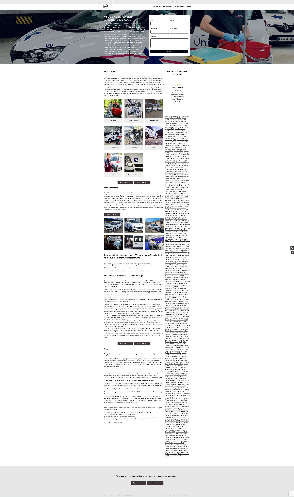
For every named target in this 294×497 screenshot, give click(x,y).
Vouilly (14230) (169, 118)
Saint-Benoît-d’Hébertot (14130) (179, 336)
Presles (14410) (169, 371)
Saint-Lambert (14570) (171, 292)
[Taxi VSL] (154, 135)
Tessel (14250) (169, 186)
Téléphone (154, 28)
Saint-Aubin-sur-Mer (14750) (173, 338)
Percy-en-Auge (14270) (183, 395)
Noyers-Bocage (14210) (177, 410)
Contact (189, 6)
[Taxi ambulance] (113, 135)
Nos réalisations (167, 6)
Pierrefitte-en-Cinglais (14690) (173, 388)
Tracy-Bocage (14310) (181, 164)
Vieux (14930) (174, 132)
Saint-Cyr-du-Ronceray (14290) (179, 331)
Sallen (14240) (180, 200)
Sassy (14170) (174, 197)
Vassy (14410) (169, 151)
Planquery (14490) (175, 384)
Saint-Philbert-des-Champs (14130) (175, 246)
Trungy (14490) (169, 158)
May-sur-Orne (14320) (171, 450)
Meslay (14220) (174, 446)
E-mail (172, 20)
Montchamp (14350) (171, 434)
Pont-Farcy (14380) (175, 380)
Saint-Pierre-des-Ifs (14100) (178, 241)
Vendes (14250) (181, 142)
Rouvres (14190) (174, 355)
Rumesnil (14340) (179, 351)
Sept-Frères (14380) (170, 195)
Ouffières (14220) (181, 404)
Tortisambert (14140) (171, 176)
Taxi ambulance (113, 148)
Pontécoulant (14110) (171, 378)
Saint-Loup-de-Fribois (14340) (178, 283)
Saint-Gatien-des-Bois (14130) (173, 322)
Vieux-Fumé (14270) (175, 131)
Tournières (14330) (178, 167)
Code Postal (174, 28)
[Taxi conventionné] (133, 135)
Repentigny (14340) (183, 362)
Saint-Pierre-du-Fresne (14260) (174, 237)
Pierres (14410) (169, 386)
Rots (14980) (184, 356)
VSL (113, 175)
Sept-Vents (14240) (181, 193)
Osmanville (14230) (179, 406)
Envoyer (169, 51)
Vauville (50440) (174, 145)
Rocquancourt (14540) (176, 360)
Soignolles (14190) (170, 193)
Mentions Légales (127, 495)
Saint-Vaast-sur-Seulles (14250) (179, 222)
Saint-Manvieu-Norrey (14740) (174, 279)
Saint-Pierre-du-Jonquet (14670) (179, 235)
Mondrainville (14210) (176, 437)
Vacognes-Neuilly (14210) (177, 153)
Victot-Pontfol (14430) (180, 136)
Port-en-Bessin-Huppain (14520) (174, 377)
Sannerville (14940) (178, 199)
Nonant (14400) (184, 419)
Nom (152, 20)
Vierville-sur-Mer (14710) (172, 134)
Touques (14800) (179, 173)
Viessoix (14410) (183, 132)
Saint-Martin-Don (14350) (177, 259)
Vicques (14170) (169, 138)
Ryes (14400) (185, 349)
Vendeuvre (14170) (170, 142)
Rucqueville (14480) (175, 353)
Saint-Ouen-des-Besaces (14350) (179, 254)
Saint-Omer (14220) (170, 255)
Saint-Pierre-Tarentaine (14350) (174, 230)
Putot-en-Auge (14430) (180, 367)
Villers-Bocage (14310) (181, 127)
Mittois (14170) (169, 441)
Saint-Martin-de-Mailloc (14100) (179, 266)
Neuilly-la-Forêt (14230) (172, 421)
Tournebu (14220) (170, 169)
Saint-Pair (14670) (184, 248)
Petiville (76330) (179, 389)
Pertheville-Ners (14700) (177, 391)
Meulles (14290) (169, 445)
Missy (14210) (178, 441)
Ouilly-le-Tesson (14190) (177, 402)
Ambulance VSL (133, 120)
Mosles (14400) (174, 424)
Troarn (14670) (182, 160)
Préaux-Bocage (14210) (176, 373)
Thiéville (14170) (174, 184)
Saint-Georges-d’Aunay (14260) (179, 320)
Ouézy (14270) (169, 406)
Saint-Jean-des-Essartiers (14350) (179, 300)
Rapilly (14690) (169, 364)
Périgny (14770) (180, 393)
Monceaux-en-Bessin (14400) (178, 439)
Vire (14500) (177, 118)
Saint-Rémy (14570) (183, 228)
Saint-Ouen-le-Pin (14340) (172, 250)
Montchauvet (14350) (182, 432)
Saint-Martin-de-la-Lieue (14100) (174, 268)
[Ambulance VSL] (133, 108)
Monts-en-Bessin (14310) (172, 428)
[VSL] (113, 162)
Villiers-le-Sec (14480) (176, 123)
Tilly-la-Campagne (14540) (181, 180)
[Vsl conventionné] (133, 162)
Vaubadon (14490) (181, 149)
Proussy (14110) (169, 369)
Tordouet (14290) (175, 178)
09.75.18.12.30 (114, 2)
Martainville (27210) (175, 454)
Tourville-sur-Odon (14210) (173, 165)
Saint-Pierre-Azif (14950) (182, 244)
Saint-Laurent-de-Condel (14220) (179, 290)
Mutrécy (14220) (184, 421)
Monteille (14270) (170, 432)
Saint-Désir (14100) (180, 325)
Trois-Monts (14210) (171, 160)
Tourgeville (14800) (175, 171)
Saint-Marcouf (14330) (181, 277)
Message (153, 36)
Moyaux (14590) (169, 423)
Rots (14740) (168, 358)
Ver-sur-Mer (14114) (183, 140)
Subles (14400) (174, 188)
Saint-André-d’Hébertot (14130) (179, 345)
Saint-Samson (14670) (171, 228)
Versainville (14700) (170, 140)
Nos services (156, 6)
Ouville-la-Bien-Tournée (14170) (179, 399)
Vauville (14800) (184, 145)
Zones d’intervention (179, 6)
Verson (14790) (179, 138)
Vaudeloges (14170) (180, 147)
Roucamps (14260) (175, 356)
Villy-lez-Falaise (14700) (176, 120)
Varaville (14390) (178, 151)
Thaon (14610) (184, 184)
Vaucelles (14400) (170, 149)
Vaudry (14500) (169, 147)
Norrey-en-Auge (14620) (177, 415)
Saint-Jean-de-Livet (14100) (173, 301)
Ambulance (113, 120)
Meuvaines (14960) (179, 443)
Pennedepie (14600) (171, 397)
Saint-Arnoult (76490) (176, 342)
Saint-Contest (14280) (171, 333)
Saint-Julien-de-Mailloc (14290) (179, 296)
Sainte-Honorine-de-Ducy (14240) (174, 213)
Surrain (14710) (178, 186)
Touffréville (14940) (182, 175)
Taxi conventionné (133, 148)
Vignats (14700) (169, 129)
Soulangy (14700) (180, 189)
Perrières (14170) (170, 393)
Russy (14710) (169, 351)
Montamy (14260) (182, 434)
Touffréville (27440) (170, 175)
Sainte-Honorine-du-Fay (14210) (179, 210)
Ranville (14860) (178, 364)
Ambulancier (154, 120)
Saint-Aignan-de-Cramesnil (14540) (175, 347)
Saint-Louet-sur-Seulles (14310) (174, 285)
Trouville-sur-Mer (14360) (182, 158)
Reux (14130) (173, 362)
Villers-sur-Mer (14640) (176, 125)
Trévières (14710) (170, 162)
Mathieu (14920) (183, 450)
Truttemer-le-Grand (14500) (178, 156)
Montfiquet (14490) (178, 430)
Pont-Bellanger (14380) (176, 382)
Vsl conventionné (133, 175)
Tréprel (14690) (180, 162)
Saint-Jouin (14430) (170, 298)
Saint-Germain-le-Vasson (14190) (179, 303)
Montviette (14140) (181, 426)
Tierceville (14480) (170, 182)
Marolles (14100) (175, 456)
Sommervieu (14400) (171, 191)
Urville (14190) (174, 154)
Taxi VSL (153, 148)
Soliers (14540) (182, 191)
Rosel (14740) (177, 358)
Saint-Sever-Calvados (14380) (178, 226)
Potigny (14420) (182, 375)
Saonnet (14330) (183, 197)
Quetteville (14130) (175, 366)
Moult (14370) (179, 423)
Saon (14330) (169, 199)
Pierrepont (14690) (179, 386)
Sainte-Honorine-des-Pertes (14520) (175, 211)
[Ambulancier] (154, 108)
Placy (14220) (184, 384)
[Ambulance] (113, 108)
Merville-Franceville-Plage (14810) (179, 448)
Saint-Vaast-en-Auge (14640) (173, 224)
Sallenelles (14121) (170, 200)
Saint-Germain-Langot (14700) (174, 305)
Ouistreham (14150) (171, 401)
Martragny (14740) (170, 452)
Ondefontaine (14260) (176, 408)
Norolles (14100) (175, 419)
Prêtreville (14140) (180, 369)
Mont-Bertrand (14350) (172, 435)
